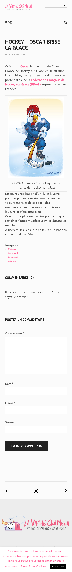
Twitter (12, 249)
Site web (10, 422)
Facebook (13, 253)
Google (12, 261)
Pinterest (13, 257)
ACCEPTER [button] (58, 566)
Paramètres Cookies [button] (33, 566)
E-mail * (10, 403)
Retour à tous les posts (36, 490)
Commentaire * (14, 333)
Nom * (9, 384)
